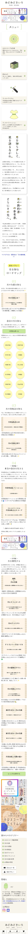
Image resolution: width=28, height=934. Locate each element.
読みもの (8, 927)
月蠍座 (20, 374)
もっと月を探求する (14, 774)
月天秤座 (8, 374)
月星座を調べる (14, 331)
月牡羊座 (8, 345)
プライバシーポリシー (14, 929)
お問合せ (13, 927)
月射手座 (8, 384)
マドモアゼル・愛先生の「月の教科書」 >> (14, 256)
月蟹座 (20, 355)
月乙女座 (20, 365)
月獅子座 (8, 365)
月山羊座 (20, 384)
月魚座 (20, 394)
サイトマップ (19, 927)
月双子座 (8, 355)
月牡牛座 (20, 345)
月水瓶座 (8, 394)
